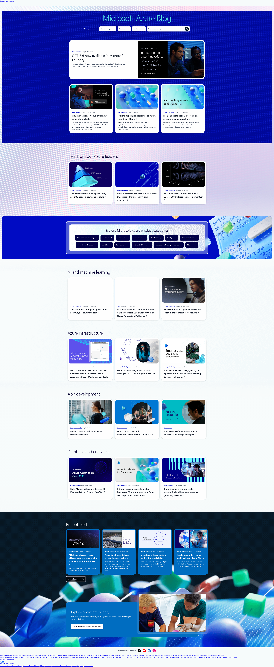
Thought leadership (169, 112)
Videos (127, 657)
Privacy (37, 666)
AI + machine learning (85, 238)
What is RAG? (233, 657)
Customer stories (75, 485)
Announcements (77, 51)
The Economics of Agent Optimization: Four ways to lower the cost (89, 311)
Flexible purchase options (122, 655)
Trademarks (64, 666)
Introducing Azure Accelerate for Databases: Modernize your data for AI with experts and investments (135, 492)
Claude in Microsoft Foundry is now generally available (89, 117)
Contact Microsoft (29, 666)
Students (79, 657)
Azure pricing (96, 655)
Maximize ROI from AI (149, 655)
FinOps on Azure (136, 655)
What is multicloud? (153, 657)
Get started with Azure (17, 655)
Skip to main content (7, 1)
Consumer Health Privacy (8, 666)
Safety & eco (72, 666)
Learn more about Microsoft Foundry (87, 627)
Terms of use (55, 666)
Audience (137, 29)
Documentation (53, 657)
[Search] (187, 29)
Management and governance (167, 245)
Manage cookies (45, 666)
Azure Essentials (68, 655)
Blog (60, 657)
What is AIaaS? (198, 657)
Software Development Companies (11, 657)
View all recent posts (76, 579)
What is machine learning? (169, 657)
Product (122, 29)
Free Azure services (107, 655)
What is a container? (221, 657)
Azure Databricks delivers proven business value (117, 556)
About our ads (88, 666)
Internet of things (140, 245)
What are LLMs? (209, 657)
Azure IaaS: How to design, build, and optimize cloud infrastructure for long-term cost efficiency (183, 373)
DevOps (170, 238)
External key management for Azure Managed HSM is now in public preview (136, 372)
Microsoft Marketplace (30, 657)
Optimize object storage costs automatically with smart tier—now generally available (181, 492)
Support (204, 655)
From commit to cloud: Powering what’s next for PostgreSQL (135, 433)
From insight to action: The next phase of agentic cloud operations (182, 117)
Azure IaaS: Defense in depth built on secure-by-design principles (180, 433)
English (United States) (7, 659)
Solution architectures (193, 655)
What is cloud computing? (138, 657)
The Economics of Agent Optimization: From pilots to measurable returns (182, 311)
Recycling (80, 666)
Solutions (160, 655)
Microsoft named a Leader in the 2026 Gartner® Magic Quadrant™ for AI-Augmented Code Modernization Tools (89, 373)
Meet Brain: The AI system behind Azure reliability (153, 556)
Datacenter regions (45, 655)
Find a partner (43, 657)
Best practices (168, 428)
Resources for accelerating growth (175, 655)
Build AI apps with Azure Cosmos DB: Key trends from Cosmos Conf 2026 (88, 491)
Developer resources (68, 657)
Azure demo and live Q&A (215, 655)
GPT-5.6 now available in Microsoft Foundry (98, 58)
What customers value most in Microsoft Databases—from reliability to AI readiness (136, 196)
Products (89, 655)
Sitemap (19, 666)
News (119, 306)
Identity (105, 245)
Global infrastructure (32, 655)
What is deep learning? (185, 657)
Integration (120, 245)
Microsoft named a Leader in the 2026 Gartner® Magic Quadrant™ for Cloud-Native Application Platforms (136, 312)
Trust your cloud (57, 655)
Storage (190, 245)
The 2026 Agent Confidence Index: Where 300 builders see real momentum (183, 195)
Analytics (105, 238)
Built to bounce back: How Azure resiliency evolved (86, 433)
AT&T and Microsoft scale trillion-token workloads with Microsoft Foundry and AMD (83, 558)
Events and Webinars (89, 657)
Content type (106, 29)
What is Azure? (5, 655)
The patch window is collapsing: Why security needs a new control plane (88, 195)
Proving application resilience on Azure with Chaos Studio (137, 117)
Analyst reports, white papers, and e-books (110, 657)
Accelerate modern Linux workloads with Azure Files (189, 556)
